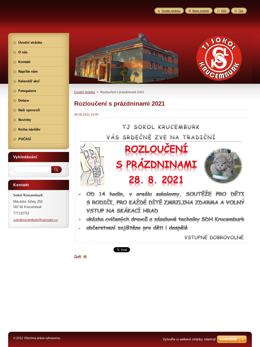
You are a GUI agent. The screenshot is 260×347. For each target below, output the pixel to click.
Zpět (77, 256)
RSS (223, 10)
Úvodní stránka (84, 92)
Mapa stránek (200, 10)
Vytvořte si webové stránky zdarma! (189, 339)
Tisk (240, 10)
